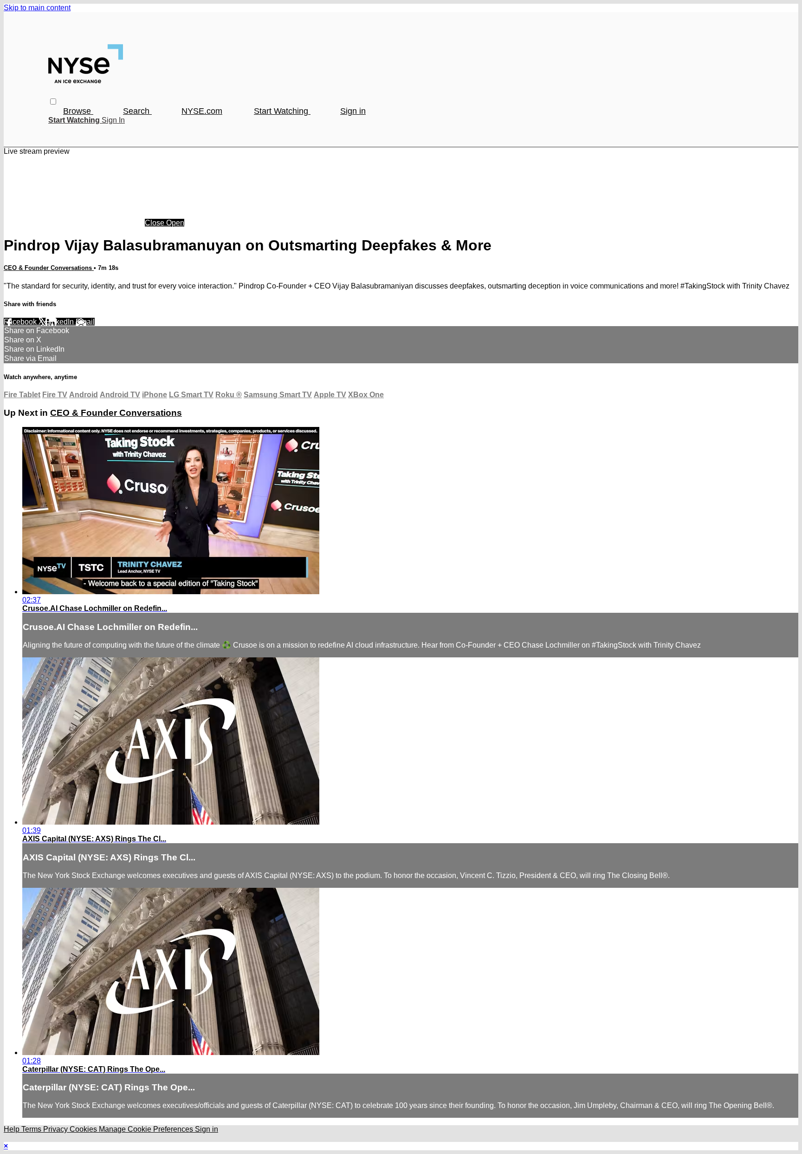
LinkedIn (60, 322)
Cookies (84, 1129)
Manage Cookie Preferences (147, 1129)
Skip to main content (37, 8)
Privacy (56, 1129)
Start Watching (282, 111)
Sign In (113, 120)
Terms (32, 1129)
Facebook (21, 322)
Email (85, 322)
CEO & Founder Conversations (49, 267)
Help (12, 1129)
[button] (53, 101)
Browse (78, 111)
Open (175, 223)
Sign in (353, 111)
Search (137, 111)
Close (155, 223)
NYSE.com (201, 111)
